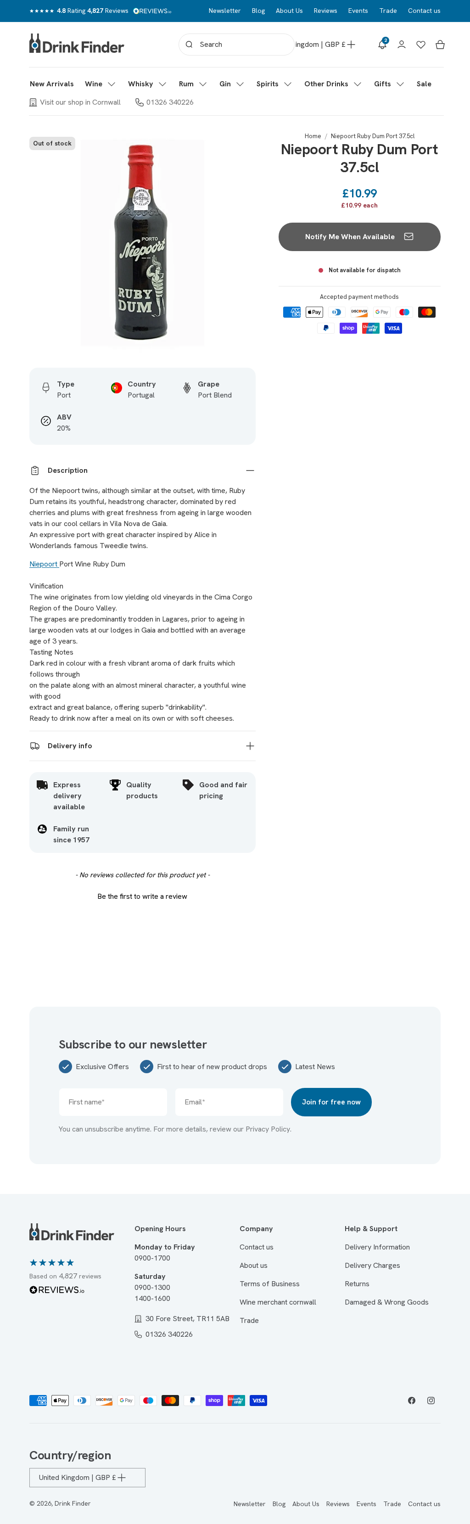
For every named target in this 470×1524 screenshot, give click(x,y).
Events (358, 10)
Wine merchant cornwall (278, 1302)
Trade (388, 10)
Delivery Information (377, 1247)
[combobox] (237, 45)
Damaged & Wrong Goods (387, 1302)
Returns (357, 1284)
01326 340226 (170, 102)
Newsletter (225, 10)
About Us (289, 10)
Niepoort (44, 564)
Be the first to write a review (142, 896)
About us (254, 1265)
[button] (101, 84)
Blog (258, 10)
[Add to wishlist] (243, 144)
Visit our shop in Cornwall (80, 102)
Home (313, 136)
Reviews (325, 10)
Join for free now (331, 1102)
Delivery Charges (372, 1265)
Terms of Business (270, 1284)
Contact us (424, 10)
